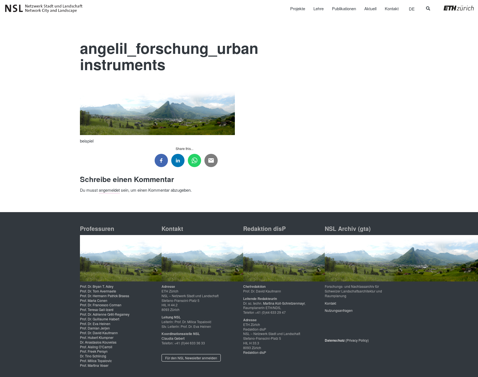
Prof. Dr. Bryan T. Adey (96, 286)
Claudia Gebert (173, 338)
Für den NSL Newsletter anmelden (191, 357)
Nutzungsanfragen (339, 310)
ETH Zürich (454, 8)
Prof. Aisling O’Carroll (96, 346)
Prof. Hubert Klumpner (96, 337)
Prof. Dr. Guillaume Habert (99, 319)
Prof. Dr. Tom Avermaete (98, 291)
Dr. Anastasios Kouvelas (98, 342)
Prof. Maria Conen (93, 300)
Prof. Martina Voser (94, 365)
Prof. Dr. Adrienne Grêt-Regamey (104, 314)
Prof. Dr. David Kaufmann (99, 332)
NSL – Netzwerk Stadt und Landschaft (45, 9)
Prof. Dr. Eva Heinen (95, 323)
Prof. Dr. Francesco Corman (100, 304)
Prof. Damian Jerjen (95, 328)
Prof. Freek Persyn (94, 351)
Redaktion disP (254, 352)
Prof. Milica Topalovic (96, 360)
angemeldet (109, 190)
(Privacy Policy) (347, 340)
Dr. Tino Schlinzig (93, 356)
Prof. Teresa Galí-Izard (96, 309)
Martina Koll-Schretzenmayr (284, 303)
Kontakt (330, 303)
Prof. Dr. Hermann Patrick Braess (104, 295)
